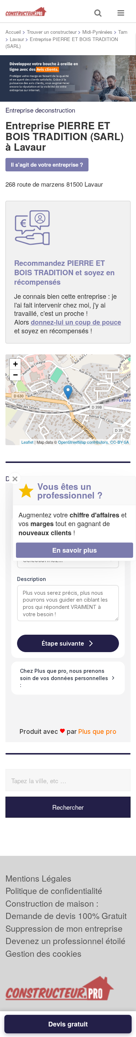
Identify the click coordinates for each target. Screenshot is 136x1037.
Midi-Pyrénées (97, 31)
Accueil (13, 31)
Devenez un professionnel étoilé (65, 941)
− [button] (15, 374)
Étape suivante (63, 643)
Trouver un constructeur (52, 31)
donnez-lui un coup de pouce (76, 322)
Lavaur (17, 39)
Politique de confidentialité (53, 890)
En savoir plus (74, 550)
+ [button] (15, 364)
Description (31, 579)
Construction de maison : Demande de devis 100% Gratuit (66, 909)
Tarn (122, 31)
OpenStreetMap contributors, (84, 442)
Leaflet (27, 442)
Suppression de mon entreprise (64, 928)
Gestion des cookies (43, 953)
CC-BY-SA (119, 442)
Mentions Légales (38, 878)
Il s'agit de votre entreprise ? (47, 164)
